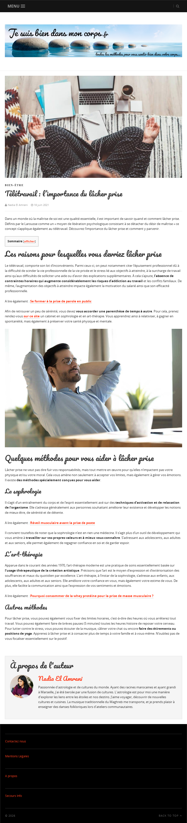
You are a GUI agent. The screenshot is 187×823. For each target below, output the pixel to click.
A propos (11, 776)
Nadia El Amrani (60, 678)
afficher (29, 241)
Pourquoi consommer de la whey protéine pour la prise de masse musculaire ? (91, 596)
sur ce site (32, 316)
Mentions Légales (17, 756)
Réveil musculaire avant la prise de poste (62, 523)
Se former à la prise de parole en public (61, 301)
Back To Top (169, 815)
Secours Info (13, 796)
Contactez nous (15, 741)
